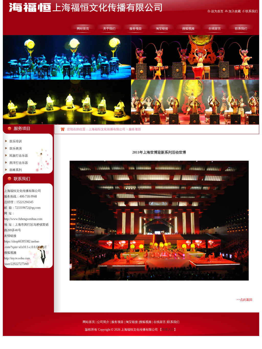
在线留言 (215, 28)
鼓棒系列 (15, 170)
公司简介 (103, 322)
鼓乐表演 (15, 148)
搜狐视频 (188, 28)
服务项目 (135, 28)
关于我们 (109, 28)
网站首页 (83, 28)
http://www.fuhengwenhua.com (23, 219)
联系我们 (251, 11)
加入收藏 (234, 11)
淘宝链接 (162, 28)
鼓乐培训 (15, 141)
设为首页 (216, 11)
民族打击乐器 (18, 155)
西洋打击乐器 (18, 163)
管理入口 (168, 329)
